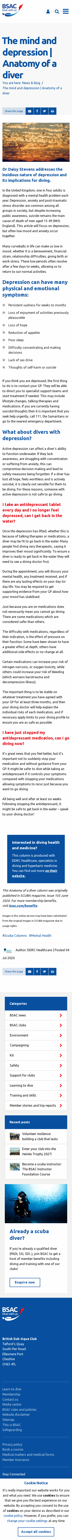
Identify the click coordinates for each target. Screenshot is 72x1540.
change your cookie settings (27, 1521)
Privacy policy (12, 1444)
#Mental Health (40, 935)
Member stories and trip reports (33, 1105)
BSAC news (18, 1015)
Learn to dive (11, 1389)
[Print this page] (52, 111)
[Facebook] (37, 111)
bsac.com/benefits (23, 905)
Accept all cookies (36, 1531)
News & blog (31, 83)
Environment (19, 1035)
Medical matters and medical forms (28, 1454)
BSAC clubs (18, 1025)
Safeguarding (12, 1430)
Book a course (12, 1449)
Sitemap (8, 1419)
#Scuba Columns (14, 935)
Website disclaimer (16, 1414)
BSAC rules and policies (19, 1409)
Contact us (10, 1399)
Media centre (11, 1404)
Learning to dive (21, 1085)
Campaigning (19, 1045)
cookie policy (13, 1515)
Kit (12, 1055)
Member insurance (15, 1459)
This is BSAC (11, 1425)
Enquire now (25, 1282)
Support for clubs (22, 1075)
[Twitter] (44, 111)
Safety (14, 1065)
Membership (11, 1394)
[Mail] (30, 111)
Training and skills (23, 1095)
